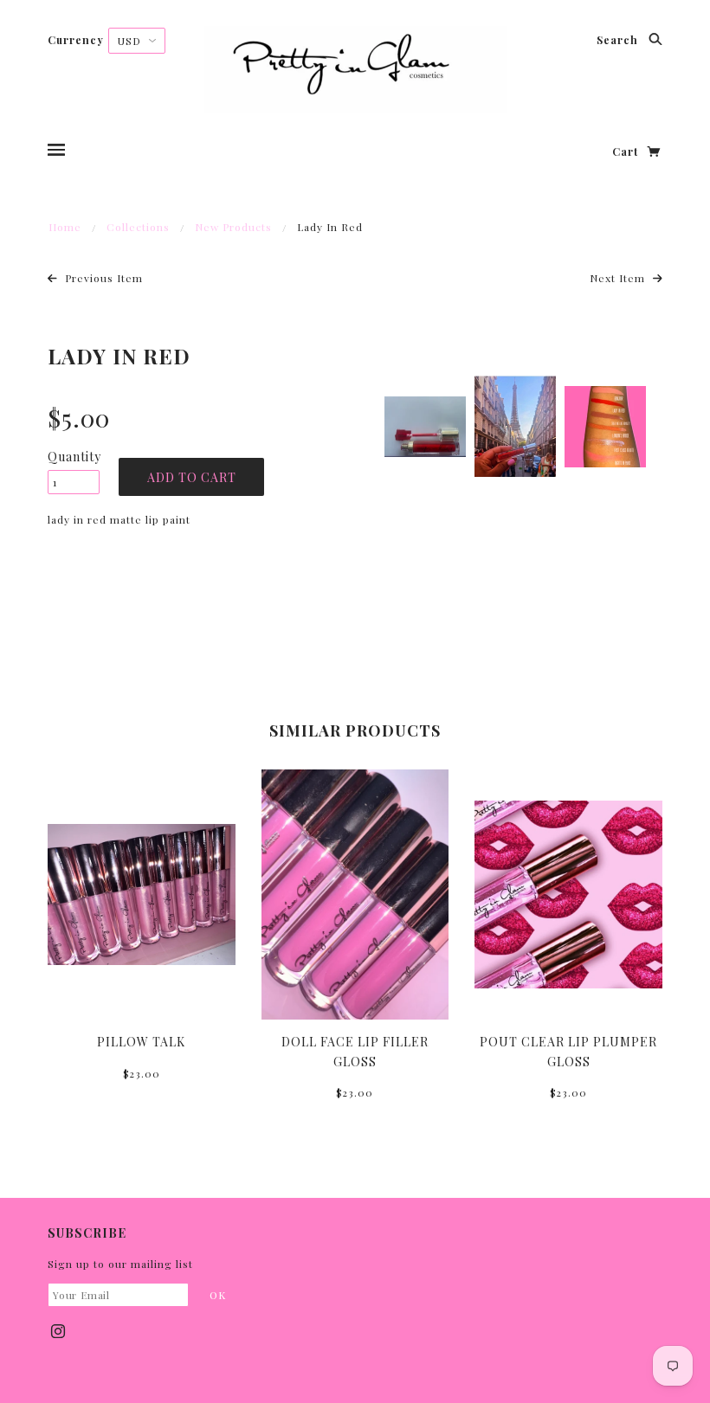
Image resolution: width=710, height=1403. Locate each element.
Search (619, 40)
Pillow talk (141, 1041)
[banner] (355, 69)
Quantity (74, 456)
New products (233, 227)
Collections (138, 227)
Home (64, 227)
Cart (627, 151)
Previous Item (102, 278)
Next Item (619, 278)
